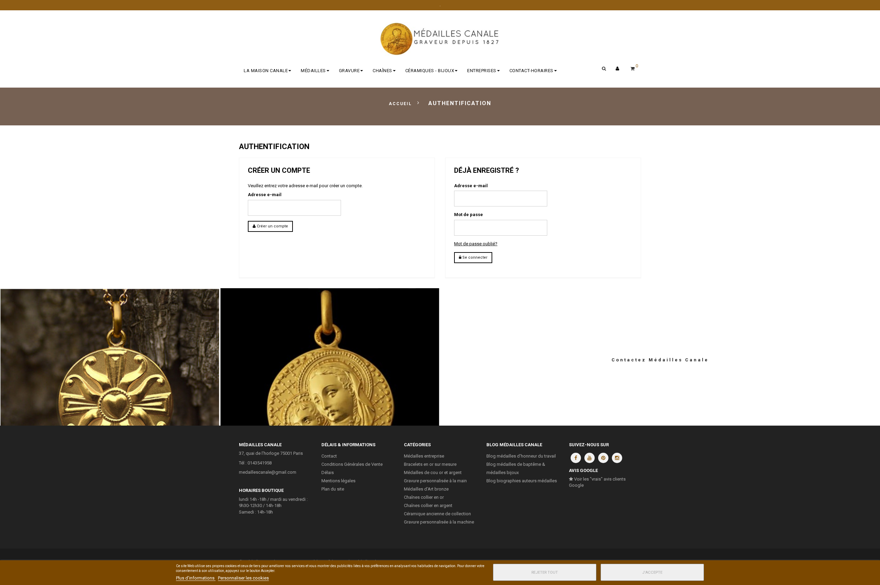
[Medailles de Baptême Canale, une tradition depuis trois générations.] (330, 380)
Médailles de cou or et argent (433, 472)
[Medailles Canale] (440, 39)
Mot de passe (468, 214)
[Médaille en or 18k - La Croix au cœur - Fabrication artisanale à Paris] (110, 380)
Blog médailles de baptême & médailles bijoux (515, 468)
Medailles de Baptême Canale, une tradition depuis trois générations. (330, 353)
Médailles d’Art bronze (426, 489)
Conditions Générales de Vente (352, 464)
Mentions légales (338, 480)
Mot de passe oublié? (475, 243)
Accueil (400, 103)
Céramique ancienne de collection (437, 513)
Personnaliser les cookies (243, 578)
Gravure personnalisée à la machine (439, 522)
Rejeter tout (544, 572)
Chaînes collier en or (424, 497)
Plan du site (332, 489)
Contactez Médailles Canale (660, 359)
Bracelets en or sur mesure (430, 464)
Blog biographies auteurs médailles (521, 480)
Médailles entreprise (424, 456)
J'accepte (652, 572)
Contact (329, 456)
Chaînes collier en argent (428, 505)
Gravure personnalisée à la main (435, 480)
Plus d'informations (196, 578)
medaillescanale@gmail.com (267, 472)
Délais (327, 472)
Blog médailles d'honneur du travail (521, 456)
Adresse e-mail (265, 194)
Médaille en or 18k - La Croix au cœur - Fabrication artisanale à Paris (110, 353)
